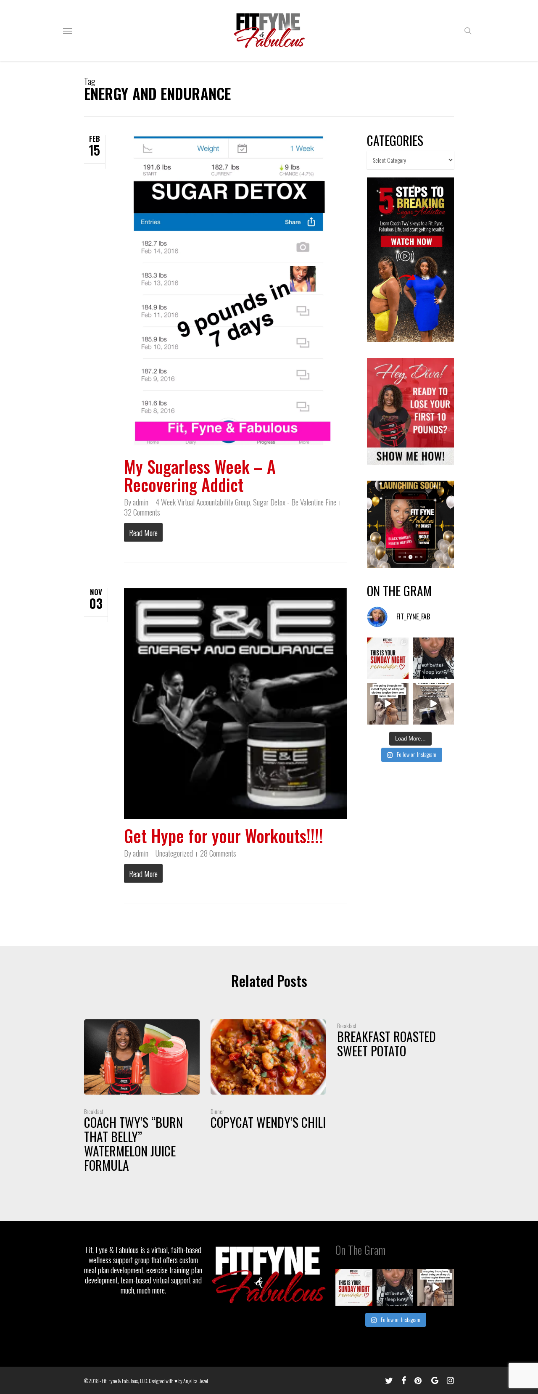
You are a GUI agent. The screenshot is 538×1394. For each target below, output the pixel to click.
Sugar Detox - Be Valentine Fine (294, 502)
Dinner (217, 1111)
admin (140, 502)
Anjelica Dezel (195, 1380)
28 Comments (218, 853)
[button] (67, 30)
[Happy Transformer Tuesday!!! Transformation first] (433, 658)
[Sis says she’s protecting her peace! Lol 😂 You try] (433, 703)
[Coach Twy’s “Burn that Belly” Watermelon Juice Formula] (141, 1098)
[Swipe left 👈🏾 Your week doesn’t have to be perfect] (387, 658)
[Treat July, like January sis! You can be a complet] (387, 703)
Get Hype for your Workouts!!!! (223, 835)
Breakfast (93, 1111)
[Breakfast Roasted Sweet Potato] (394, 1041)
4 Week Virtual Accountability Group (203, 502)
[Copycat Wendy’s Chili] (268, 1076)
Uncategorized (174, 853)
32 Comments (142, 512)
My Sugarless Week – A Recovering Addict (200, 475)
